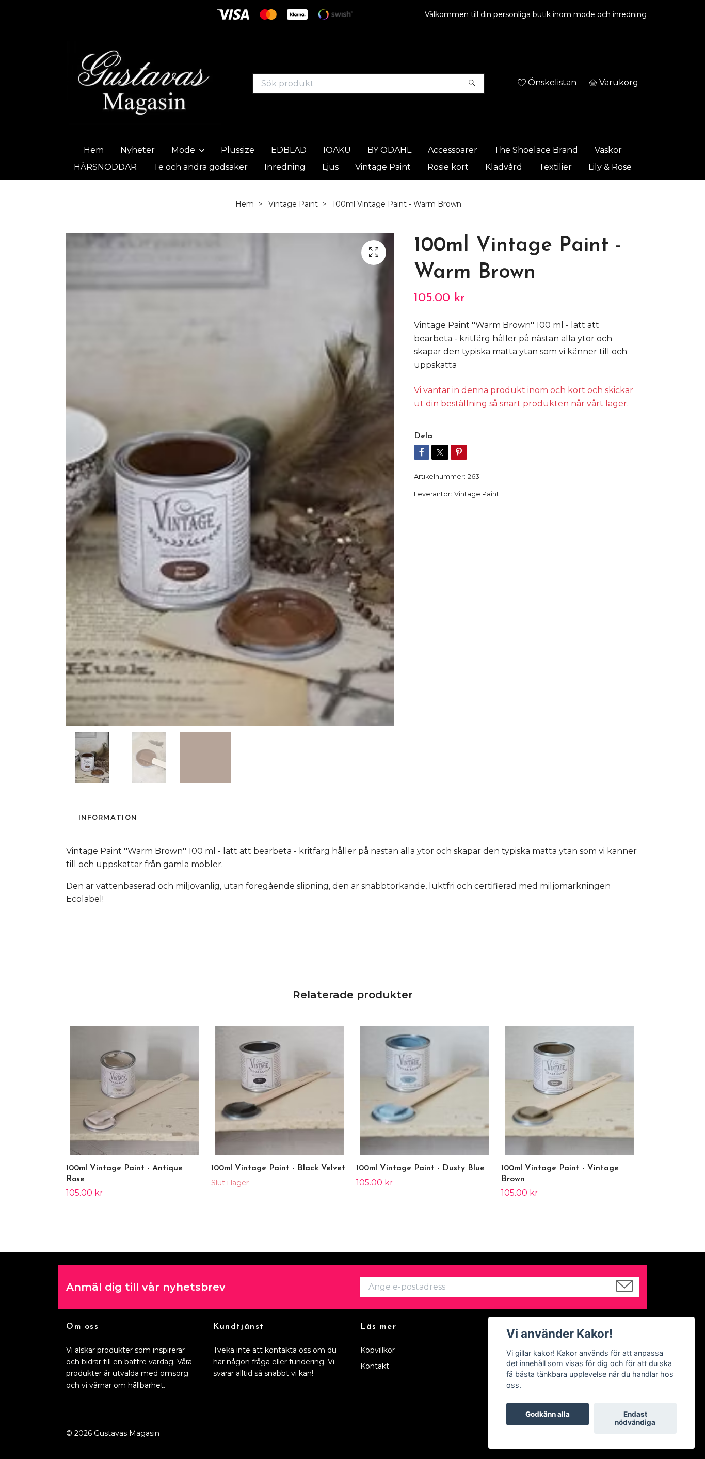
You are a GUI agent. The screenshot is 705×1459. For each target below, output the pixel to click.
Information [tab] (107, 841)
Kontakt (374, 1389)
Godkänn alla (547, 1414)
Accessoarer (452, 173)
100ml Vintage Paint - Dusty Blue (420, 1192)
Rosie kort (448, 190)
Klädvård (503, 190)
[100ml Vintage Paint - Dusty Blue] (424, 1114)
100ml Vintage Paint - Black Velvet (278, 1192)
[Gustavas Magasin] (209, 88)
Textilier (555, 190)
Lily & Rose (610, 190)
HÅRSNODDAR (105, 190)
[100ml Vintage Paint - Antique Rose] (134, 1114)
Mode (183, 173)
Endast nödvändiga (635, 1418)
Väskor (608, 173)
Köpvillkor (377, 1373)
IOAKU (337, 173)
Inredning (285, 190)
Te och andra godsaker (200, 190)
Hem (94, 173)
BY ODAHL (389, 173)
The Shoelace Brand (536, 173)
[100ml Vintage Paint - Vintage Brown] (569, 1114)
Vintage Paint (383, 190)
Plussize (237, 173)
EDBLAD (289, 173)
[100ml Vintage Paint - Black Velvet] (279, 1114)
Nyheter (137, 173)
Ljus (330, 190)
